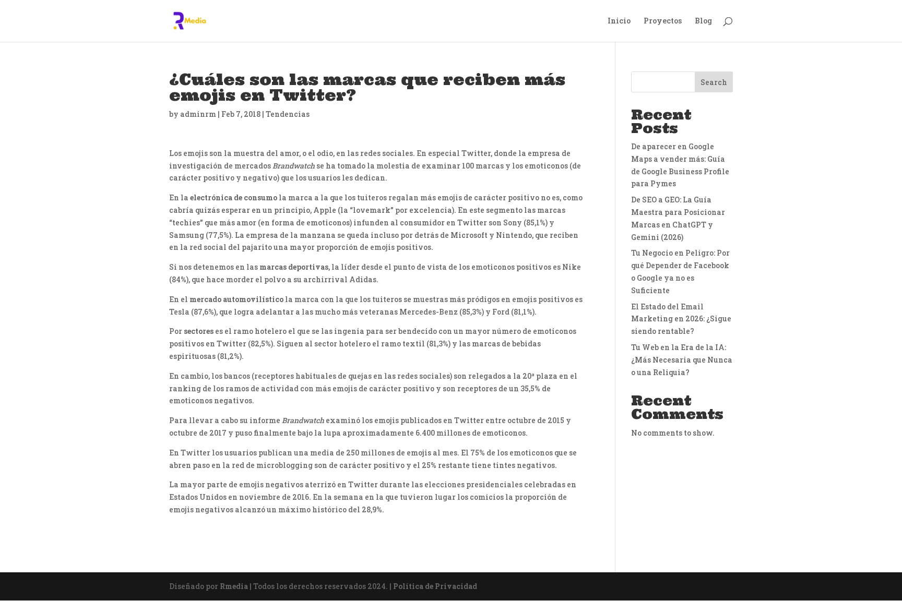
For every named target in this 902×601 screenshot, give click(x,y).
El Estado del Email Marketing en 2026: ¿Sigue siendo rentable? (681, 319)
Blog (703, 21)
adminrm (198, 114)
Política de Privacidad (435, 586)
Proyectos (663, 21)
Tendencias (288, 114)
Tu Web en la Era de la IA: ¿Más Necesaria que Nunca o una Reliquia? (681, 359)
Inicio (619, 21)
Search (714, 82)
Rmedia (234, 586)
